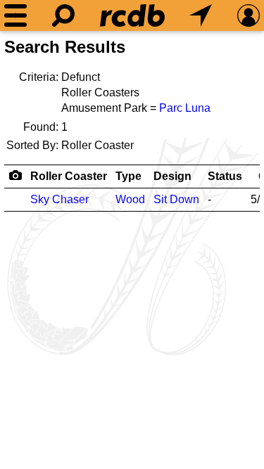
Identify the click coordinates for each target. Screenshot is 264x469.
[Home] (132, 15)
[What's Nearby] (200, 15)
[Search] (63, 15)
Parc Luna (184, 108)
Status (225, 176)
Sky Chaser (59, 199)
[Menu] (15, 15)
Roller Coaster (68, 176)
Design (172, 176)
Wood (130, 199)
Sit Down (176, 199)
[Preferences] (248, 15)
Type (128, 176)
